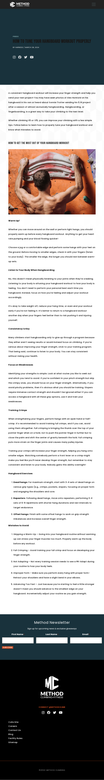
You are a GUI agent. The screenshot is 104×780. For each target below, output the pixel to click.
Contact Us (14, 730)
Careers (12, 726)
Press (16, 36)
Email (86, 634)
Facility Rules (15, 738)
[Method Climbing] (19, 4)
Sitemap (13, 742)
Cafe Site (13, 722)
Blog (10, 734)
